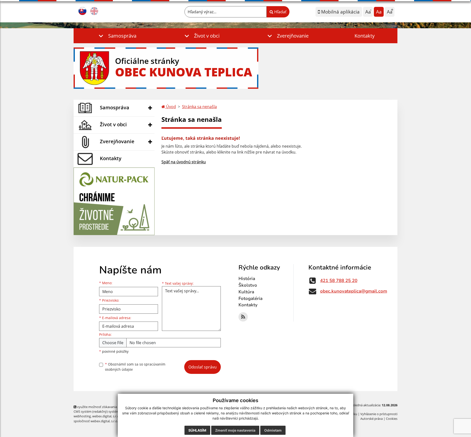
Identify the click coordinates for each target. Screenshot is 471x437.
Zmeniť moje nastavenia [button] (235, 430)
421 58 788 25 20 (338, 280)
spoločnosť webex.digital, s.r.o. (96, 421)
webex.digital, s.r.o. (106, 416)
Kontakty (364, 35)
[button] (116, 35)
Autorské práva (371, 418)
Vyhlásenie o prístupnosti (378, 414)
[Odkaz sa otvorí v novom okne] (243, 317)
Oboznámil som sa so (135, 367)
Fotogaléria (250, 298)
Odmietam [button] (273, 430)
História (246, 279)
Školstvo (247, 285)
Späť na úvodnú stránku (183, 162)
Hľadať (280, 11)
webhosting (82, 416)
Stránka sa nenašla (199, 106)
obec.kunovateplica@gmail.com (353, 291)
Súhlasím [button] (197, 430)
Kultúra (246, 292)
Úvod (170, 106)
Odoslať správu (202, 367)
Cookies (391, 418)
